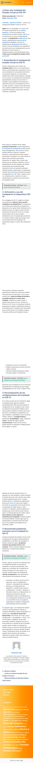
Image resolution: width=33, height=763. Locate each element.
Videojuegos (10, 747)
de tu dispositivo (16, 148)
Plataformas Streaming (10, 735)
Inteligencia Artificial (8, 729)
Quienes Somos (8, 689)
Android (16, 707)
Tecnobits (5, 22)
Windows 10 (8, 751)
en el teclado (6, 148)
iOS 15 (25, 34)
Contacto (6, 695)
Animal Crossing (22, 707)
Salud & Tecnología (11, 739)
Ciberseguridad (8, 714)
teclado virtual (22, 38)
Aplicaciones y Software (22, 709)
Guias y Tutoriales (22, 720)
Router (5, 739)
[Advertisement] (16, 111)
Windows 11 (17, 751)
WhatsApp (19, 748)
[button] (23, 2)
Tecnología (7, 745)
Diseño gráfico (19, 716)
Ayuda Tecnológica (15, 712)
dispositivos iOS (17, 44)
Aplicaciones (9, 709)
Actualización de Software (8, 707)
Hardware (11, 726)
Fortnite (5, 720)
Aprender (7, 712)
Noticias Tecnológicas (24, 732)
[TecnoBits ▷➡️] (6, 2)
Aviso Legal (7, 692)
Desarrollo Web (11, 716)
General (10, 720)
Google (14, 720)
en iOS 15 (5, 56)
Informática (20, 726)
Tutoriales (24, 745)
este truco (14, 172)
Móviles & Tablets (15, 22)
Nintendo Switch (15, 732)
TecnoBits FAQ (18, 742)
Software (7, 742)
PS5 (18, 735)
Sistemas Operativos (22, 739)
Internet (17, 729)
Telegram (13, 745)
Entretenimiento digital (22, 718)
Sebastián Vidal (12, 18)
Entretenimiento (13, 718)
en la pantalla (13, 505)
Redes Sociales (20, 737)
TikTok (17, 745)
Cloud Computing (18, 714)
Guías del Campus (13, 723)
